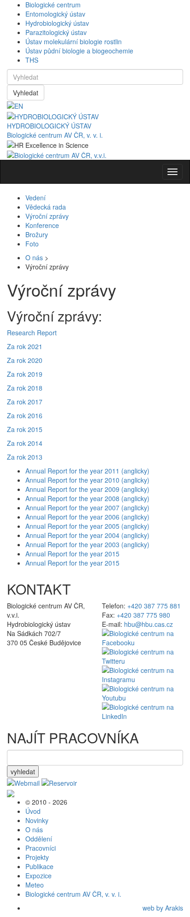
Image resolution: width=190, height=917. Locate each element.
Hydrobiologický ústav (57, 23)
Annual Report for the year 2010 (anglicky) (87, 480)
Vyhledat (25, 92)
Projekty (37, 857)
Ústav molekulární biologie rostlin (73, 41)
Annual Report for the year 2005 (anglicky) (87, 526)
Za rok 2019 (24, 374)
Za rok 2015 (24, 429)
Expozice (38, 875)
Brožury (36, 234)
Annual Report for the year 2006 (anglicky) (87, 516)
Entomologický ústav (55, 13)
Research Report (32, 332)
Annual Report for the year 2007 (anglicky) (87, 507)
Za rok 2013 (24, 456)
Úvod (33, 811)
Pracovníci (40, 848)
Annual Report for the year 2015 (72, 553)
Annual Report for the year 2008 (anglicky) (87, 498)
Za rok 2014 (24, 443)
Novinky (36, 820)
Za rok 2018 (24, 387)
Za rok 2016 (24, 415)
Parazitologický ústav (56, 32)
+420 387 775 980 (143, 614)
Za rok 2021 (24, 346)
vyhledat (23, 771)
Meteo (34, 884)
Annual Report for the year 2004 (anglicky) (87, 535)
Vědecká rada (45, 206)
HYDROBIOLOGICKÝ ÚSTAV (49, 125)
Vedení (35, 197)
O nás (34, 257)
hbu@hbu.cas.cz (148, 624)
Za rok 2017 (24, 401)
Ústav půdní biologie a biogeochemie (79, 50)
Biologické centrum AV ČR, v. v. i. (55, 135)
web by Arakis (162, 907)
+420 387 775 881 (154, 605)
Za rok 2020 (24, 360)
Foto (32, 243)
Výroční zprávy (47, 216)
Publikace (39, 866)
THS (31, 59)
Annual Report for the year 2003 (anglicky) (87, 544)
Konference (42, 225)
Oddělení (38, 838)
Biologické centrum (53, 4)
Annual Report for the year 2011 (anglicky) (87, 470)
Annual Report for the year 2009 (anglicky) (87, 489)
